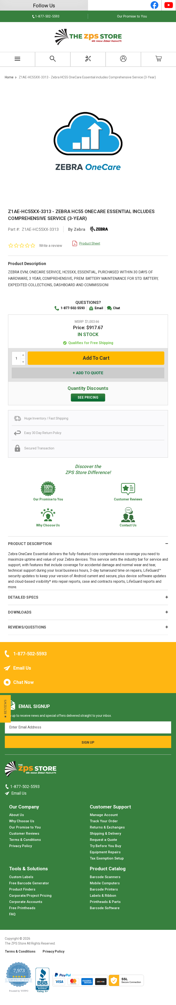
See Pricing (88, 397)
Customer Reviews (24, 833)
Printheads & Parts (105, 901)
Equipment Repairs (105, 852)
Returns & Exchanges (107, 827)
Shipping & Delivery (105, 833)
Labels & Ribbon (103, 895)
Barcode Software (105, 908)
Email (99, 308)
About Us (16, 815)
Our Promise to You (132, 16)
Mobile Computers (105, 883)
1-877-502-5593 (72, 308)
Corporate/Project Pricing (30, 895)
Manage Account (104, 815)
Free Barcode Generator (29, 883)
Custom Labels (21, 877)
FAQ (12, 914)
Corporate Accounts (25, 901)
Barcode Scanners (105, 877)
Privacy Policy (20, 846)
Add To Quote (89, 373)
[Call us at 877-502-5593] (7, 786)
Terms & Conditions (25, 840)
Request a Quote (103, 840)
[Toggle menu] (17, 59)
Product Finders (22, 889)
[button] (5, 709)
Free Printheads (22, 908)
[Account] (123, 59)
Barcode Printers (104, 889)
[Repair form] (88, 59)
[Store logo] (30, 770)
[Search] (52, 59)
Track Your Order (104, 821)
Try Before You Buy (105, 846)
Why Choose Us (21, 821)
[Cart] (158, 59)
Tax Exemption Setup (107, 858)
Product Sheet (89, 243)
